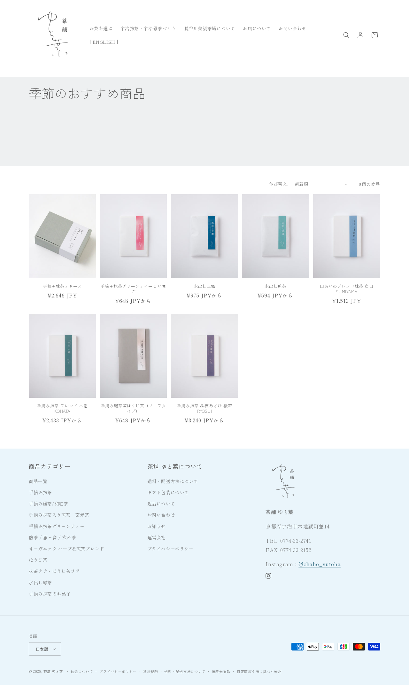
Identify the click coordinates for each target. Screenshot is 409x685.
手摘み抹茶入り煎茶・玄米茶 (59, 515)
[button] (346, 35)
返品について (161, 503)
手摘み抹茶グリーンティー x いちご (133, 289)
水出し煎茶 (275, 286)
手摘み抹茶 (40, 492)
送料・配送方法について (173, 481)
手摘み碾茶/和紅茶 (48, 503)
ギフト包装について (168, 492)
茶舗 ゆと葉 (53, 671)
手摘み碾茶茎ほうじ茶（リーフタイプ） (133, 408)
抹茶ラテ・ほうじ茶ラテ (54, 571)
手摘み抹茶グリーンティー (57, 526)
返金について (82, 671)
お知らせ (156, 526)
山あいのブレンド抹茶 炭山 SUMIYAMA (347, 289)
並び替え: (278, 184)
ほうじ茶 (38, 560)
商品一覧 (38, 481)
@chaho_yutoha (319, 564)
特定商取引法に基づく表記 (259, 671)
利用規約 (150, 671)
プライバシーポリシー (170, 548)
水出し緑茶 (40, 582)
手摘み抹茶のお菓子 (50, 593)
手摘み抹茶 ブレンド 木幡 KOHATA (62, 408)
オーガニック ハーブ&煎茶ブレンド (66, 548)
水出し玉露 (204, 286)
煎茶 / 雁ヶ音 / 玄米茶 (52, 537)
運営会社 (156, 537)
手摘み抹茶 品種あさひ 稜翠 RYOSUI (204, 408)
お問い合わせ (161, 515)
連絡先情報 (221, 671)
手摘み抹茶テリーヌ (62, 286)
